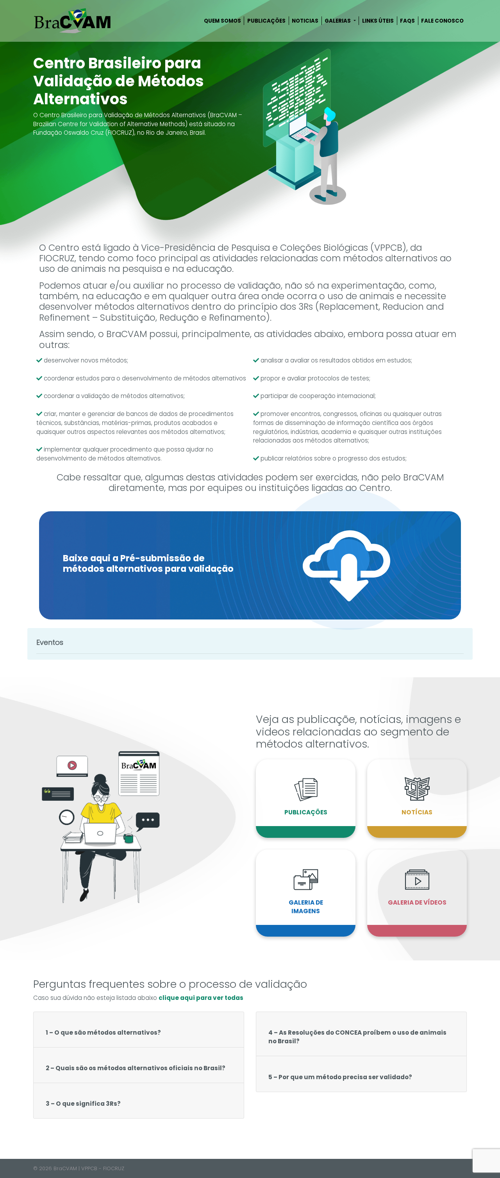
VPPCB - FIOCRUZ (102, 1168)
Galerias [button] (338, 21)
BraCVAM (65, 1168)
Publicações (266, 21)
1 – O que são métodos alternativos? (103, 1032)
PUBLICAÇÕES (305, 812)
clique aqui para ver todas (201, 998)
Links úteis (378, 21)
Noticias (305, 21)
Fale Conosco (442, 21)
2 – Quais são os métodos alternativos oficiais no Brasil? (135, 1068)
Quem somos (222, 21)
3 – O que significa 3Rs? (83, 1103)
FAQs (407, 21)
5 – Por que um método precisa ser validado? (340, 1077)
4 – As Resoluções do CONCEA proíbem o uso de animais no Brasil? (357, 1037)
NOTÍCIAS (417, 812)
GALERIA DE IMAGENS (306, 907)
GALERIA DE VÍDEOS (417, 902)
